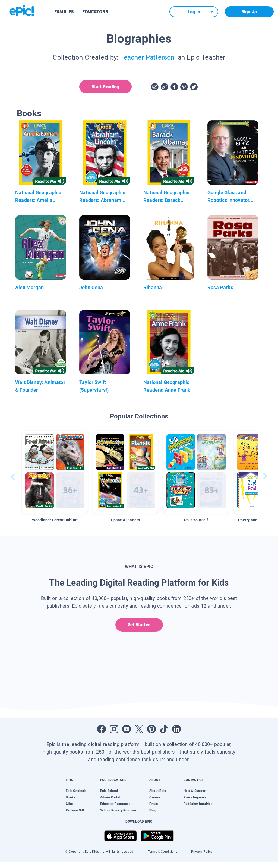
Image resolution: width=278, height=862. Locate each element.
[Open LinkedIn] (176, 729)
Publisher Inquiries (198, 804)
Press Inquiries (195, 797)
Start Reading (105, 86)
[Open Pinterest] (151, 729)
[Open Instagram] (114, 729)
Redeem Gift (75, 810)
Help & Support (195, 791)
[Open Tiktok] (164, 729)
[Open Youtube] (126, 729)
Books (70, 797)
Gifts (69, 804)
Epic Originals (76, 791)
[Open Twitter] (139, 729)
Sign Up (249, 11)
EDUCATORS (95, 11)
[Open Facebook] (101, 729)
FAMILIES (64, 11)
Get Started (139, 624)
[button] (55, 472)
